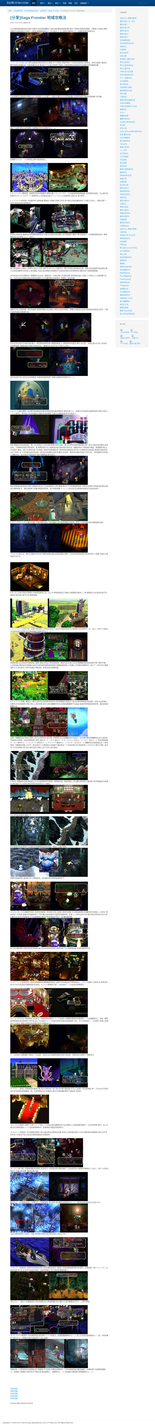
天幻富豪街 (124, 81)
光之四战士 (124, 153)
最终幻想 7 (124, 24)
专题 (64, 3)
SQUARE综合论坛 (31, 10)
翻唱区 (122, 263)
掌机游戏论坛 (125, 238)
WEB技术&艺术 (126, 175)
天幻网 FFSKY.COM (17, 3)
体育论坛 (123, 197)
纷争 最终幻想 (125, 134)
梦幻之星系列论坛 (126, 65)
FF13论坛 (134, 332)
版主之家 (123, 254)
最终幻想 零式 (135, 343)
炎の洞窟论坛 (125, 251)
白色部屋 (123, 241)
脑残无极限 (124, 307)
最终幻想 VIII (125, 27)
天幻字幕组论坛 (126, 276)
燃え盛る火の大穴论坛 (128, 247)
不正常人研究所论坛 (127, 122)
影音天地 (123, 166)
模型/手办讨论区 (126, 310)
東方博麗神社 (125, 301)
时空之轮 (123, 128)
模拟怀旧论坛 (125, 222)
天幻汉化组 (124, 332)
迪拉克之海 (124, 304)
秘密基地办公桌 (126, 90)
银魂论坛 (123, 109)
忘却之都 (123, 56)
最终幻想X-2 (124, 200)
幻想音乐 (123, 49)
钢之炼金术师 (125, 140)
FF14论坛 (124, 343)
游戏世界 (123, 260)
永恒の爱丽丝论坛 (126, 74)
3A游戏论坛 (124, 225)
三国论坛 (123, 96)
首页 (33, 3)
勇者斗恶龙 (124, 207)
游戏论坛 (123, 46)
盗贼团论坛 (124, 288)
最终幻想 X (124, 34)
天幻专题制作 (125, 137)
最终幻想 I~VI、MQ (127, 21)
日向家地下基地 (126, 87)
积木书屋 (123, 93)
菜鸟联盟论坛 (125, 269)
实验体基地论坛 (126, 257)
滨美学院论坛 (125, 282)
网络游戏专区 (125, 191)
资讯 (42, 3)
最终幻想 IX (124, 30)
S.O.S (122, 112)
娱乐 (57, 3)
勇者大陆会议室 (126, 266)
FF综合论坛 (124, 285)
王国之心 (123, 203)
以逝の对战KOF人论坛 (128, 106)
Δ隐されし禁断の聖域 (128, 18)
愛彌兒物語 (124, 115)
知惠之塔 (123, 178)
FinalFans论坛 (125, 279)
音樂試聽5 (14, 1398)
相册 (70, 3)
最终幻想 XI (124, 188)
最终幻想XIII (124, 216)
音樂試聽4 (14, 1396)
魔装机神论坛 (125, 295)
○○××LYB (123, 150)
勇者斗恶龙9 (124, 147)
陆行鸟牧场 (124, 52)
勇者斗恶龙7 (125, 338)
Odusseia (123, 144)
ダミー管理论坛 (126, 78)
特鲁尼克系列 (125, 213)
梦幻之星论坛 (125, 62)
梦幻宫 (122, 125)
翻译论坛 (123, 172)
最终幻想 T (124, 37)
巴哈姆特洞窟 (125, 40)
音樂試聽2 (14, 1391)
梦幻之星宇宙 (125, 68)
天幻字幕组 (124, 156)
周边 (50, 3)
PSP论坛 (123, 244)
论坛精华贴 (18, 10)
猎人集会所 (124, 84)
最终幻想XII (124, 210)
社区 (76, 3)
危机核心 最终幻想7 (127, 59)
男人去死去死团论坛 (127, 314)
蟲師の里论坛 (125, 118)
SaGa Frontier (53, 10)
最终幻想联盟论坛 (126, 169)
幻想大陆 (123, 232)
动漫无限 (123, 181)
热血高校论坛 (125, 273)
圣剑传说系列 (125, 194)
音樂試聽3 (14, 1393)
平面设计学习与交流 (127, 235)
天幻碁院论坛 (125, 291)
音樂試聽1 (14, 1388)
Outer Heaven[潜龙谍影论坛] (131, 131)
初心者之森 (124, 185)
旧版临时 (83, 3)
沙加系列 (43, 10)
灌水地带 (123, 163)
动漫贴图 (123, 219)
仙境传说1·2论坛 (126, 298)
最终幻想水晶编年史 (127, 100)
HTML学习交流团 (126, 71)
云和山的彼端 (125, 103)
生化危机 (123, 159)
